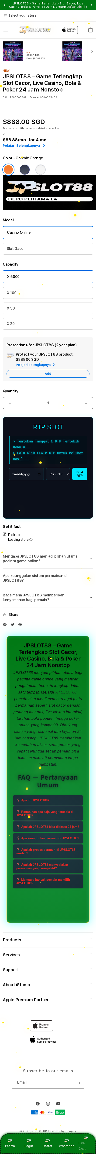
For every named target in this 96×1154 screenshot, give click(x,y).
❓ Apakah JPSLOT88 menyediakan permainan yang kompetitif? (42, 866)
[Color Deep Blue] (25, 169)
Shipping (26, 128)
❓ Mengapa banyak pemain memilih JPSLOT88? (43, 881)
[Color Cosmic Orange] (8, 169)
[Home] (35, 30)
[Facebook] (6, 625)
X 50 (11, 308)
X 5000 (13, 276)
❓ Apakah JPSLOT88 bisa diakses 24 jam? (47, 827)
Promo (10, 1146)
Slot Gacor (16, 248)
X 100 (11, 293)
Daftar (47, 1146)
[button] (5, 30)
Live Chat (82, 1145)
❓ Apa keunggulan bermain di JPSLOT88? (47, 838)
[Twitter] (13, 625)
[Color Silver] (40, 169)
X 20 (11, 323)
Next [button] (91, 5)
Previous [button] (4, 5)
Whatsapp (67, 1146)
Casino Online (19, 232)
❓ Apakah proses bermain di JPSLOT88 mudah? (45, 851)
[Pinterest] (21, 625)
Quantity (10, 391)
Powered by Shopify (62, 1131)
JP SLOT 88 (66, 692)
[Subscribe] (78, 1083)
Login (28, 1146)
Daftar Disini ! (77, 6)
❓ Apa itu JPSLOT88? (32, 800)
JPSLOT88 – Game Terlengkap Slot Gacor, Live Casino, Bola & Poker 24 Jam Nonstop (48, 5)
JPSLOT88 (23, 673)
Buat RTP (79, 474)
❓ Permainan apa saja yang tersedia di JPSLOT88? (45, 813)
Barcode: (34, 97)
